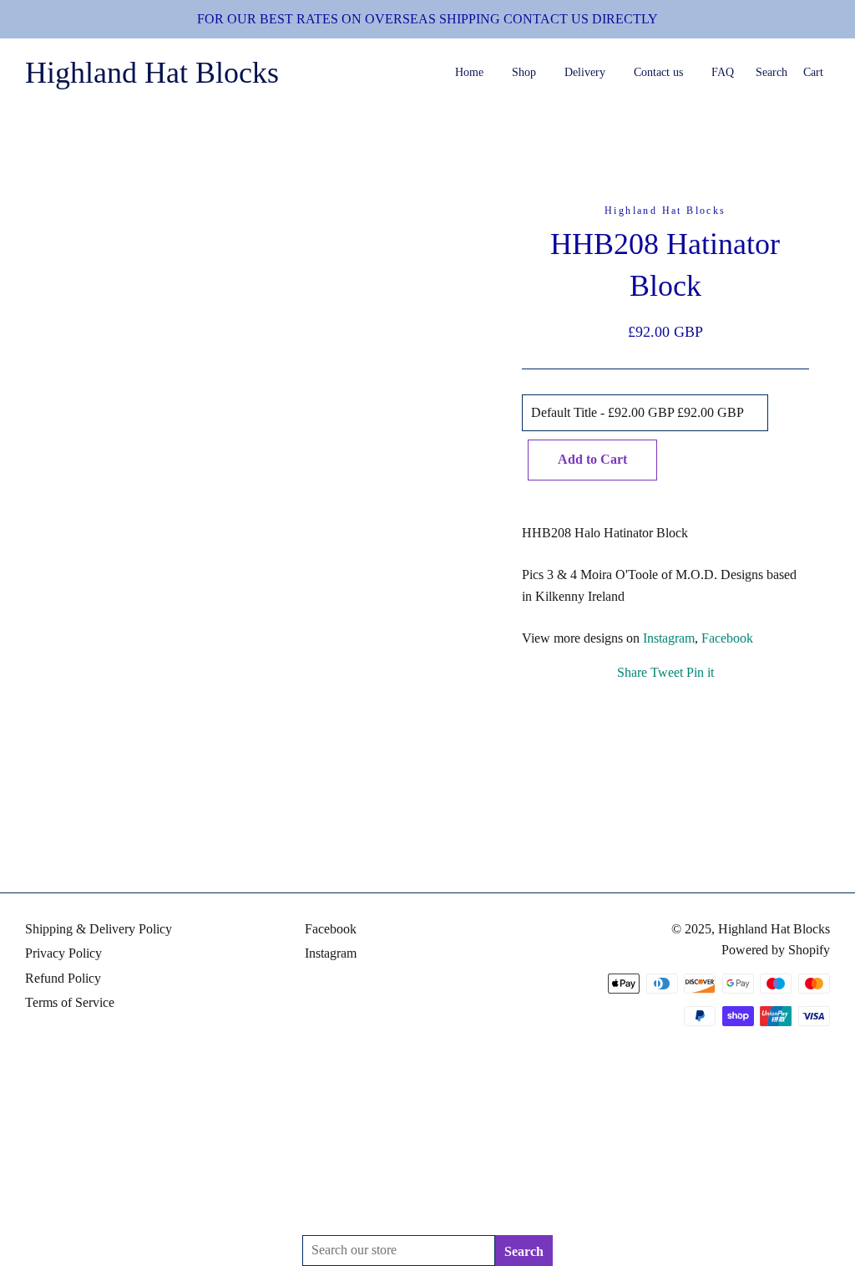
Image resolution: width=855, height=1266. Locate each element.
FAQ (722, 72)
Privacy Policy (63, 953)
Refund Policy (63, 978)
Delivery (584, 72)
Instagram (669, 638)
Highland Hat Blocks (152, 72)
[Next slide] (261, 827)
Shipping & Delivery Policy (98, 929)
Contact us (658, 72)
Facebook (727, 638)
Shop (524, 72)
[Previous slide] (248, 827)
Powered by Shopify (775, 950)
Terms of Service (69, 1002)
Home (469, 72)
